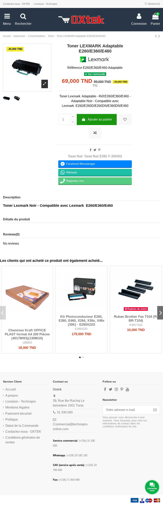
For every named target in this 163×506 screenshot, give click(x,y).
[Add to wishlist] (125, 119)
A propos (11, 395)
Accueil (10, 389)
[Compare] (27, 325)
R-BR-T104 (135, 324)
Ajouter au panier (100, 119)
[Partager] (90, 150)
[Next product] (159, 36)
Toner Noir (75, 156)
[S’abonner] (155, 410)
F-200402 (115, 156)
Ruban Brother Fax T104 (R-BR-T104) (136, 318)
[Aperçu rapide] (33, 325)
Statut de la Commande (22, 425)
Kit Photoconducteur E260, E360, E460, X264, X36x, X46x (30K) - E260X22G (81, 321)
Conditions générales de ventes (22, 440)
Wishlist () (153, 4)
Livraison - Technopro (45, 4)
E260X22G (81, 328)
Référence (74, 67)
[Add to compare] (95, 133)
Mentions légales (17, 407)
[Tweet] (94, 150)
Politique (11, 419)
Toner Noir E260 (95, 156)
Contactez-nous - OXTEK (17, 4)
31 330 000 (65, 412)
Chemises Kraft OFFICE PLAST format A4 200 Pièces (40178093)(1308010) (27, 334)
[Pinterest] (99, 150)
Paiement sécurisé (18, 413)
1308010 (27, 342)
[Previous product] (156, 36)
